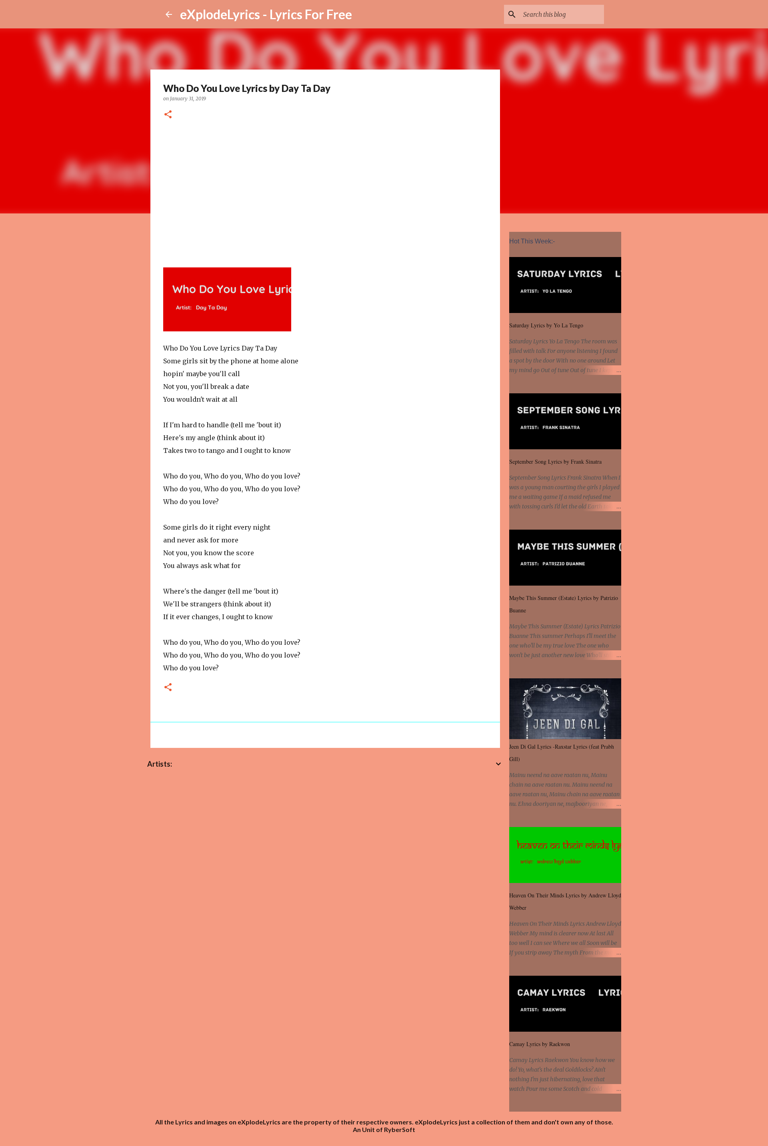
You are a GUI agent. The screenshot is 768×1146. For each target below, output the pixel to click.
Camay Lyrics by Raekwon (539, 1044)
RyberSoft (399, 1129)
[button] (168, 115)
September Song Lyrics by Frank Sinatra (555, 461)
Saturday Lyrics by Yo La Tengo (546, 325)
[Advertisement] (325, 192)
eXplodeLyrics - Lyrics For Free (266, 14)
